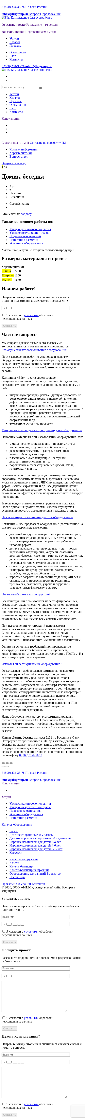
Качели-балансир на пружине (29, 870)
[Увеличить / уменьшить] (11, 763)
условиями (31, 315)
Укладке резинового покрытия (30, 229)
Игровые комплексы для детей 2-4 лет (35, 842)
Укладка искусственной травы (30, 807)
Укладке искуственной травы (29, 232)
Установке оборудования (26, 243)
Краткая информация (23, 149)
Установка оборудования (26, 814)
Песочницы (17, 877)
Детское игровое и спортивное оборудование (40, 838)
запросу (26, 214)
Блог (12, 56)
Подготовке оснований (25, 236)
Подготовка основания (25, 810)
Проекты (15, 45)
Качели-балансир (21, 866)
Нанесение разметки (23, 817)
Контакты (16, 59)
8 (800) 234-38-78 (30, 755)
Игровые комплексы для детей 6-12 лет (35, 849)
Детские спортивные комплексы (31, 834)
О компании (17, 52)
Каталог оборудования (17, 824)
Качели (14, 863)
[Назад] (3, 766)
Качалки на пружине (23, 859)
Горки (13, 831)
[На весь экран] (7, 763)
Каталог (14, 42)
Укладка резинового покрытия (30, 803)
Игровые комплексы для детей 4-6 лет (35, 845)
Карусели (15, 852)
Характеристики (20, 153)
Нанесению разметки (23, 239)
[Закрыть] (3, 763)
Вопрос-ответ (18, 156)
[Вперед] (7, 766)
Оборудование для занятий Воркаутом (35, 873)
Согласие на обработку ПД (48, 142)
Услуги (14, 38)
